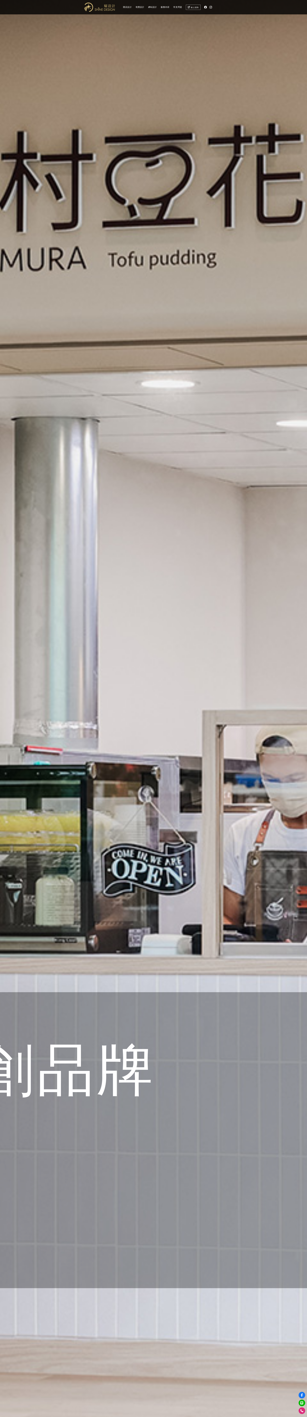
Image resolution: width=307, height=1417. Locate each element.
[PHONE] (302, 1410)
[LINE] (302, 1403)
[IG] (212, 7)
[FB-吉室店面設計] (206, 7)
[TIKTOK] (302, 1395)
